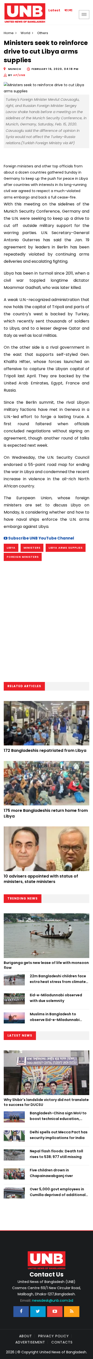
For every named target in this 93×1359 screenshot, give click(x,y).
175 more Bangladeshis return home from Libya (46, 813)
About (25, 1336)
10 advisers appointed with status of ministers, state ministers (41, 878)
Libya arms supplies (66, 548)
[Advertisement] (46, 623)
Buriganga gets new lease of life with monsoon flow (46, 965)
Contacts (62, 1342)
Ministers (32, 548)
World (25, 33)
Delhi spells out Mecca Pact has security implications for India (59, 1135)
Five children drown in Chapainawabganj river (51, 1173)
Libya (11, 548)
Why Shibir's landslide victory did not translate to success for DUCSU (46, 1102)
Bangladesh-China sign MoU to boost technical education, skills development (58, 1116)
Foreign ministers (23, 557)
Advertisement (30, 1342)
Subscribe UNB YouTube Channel (40, 538)
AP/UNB (19, 75)
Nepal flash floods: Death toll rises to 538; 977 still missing (56, 1154)
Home (9, 33)
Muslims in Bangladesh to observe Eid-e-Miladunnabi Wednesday (55, 1017)
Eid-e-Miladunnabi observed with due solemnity (56, 998)
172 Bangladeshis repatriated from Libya (45, 750)
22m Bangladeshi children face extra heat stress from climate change (58, 979)
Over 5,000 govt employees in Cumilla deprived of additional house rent (58, 1192)
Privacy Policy (53, 1336)
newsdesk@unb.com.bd (46, 1300)
